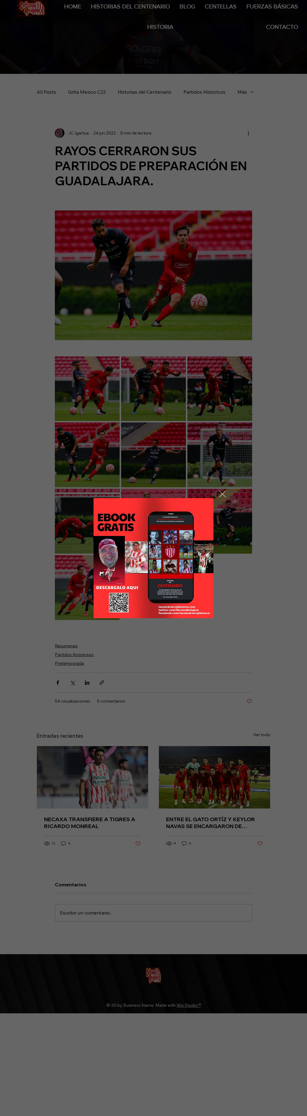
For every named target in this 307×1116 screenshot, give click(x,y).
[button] (222, 494)
